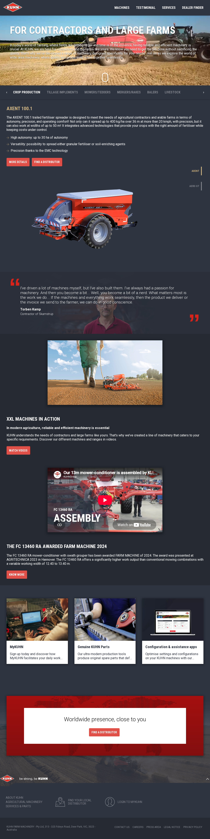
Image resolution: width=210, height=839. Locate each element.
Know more (16, 574)
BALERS (152, 92)
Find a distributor (47, 162)
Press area (153, 827)
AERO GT (194, 186)
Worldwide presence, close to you (105, 719)
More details (18, 162)
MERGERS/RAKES (129, 92)
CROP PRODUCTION (26, 92)
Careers (137, 827)
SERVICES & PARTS (18, 806)
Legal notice (172, 827)
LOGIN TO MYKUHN (130, 802)
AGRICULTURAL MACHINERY (24, 802)
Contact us (121, 827)
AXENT (195, 171)
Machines (121, 8)
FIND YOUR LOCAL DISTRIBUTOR (79, 802)
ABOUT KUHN (14, 797)
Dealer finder (192, 8)
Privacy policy (192, 827)
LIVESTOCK (172, 92)
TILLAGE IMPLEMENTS (62, 92)
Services (169, 8)
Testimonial (145, 8)
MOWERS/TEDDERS (97, 92)
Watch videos (18, 450)
